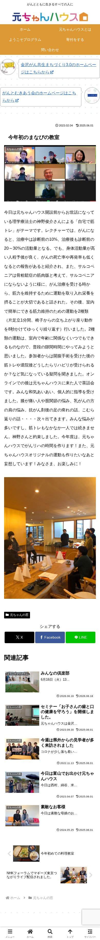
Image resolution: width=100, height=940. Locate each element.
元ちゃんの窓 (19, 615)
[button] (89, 729)
